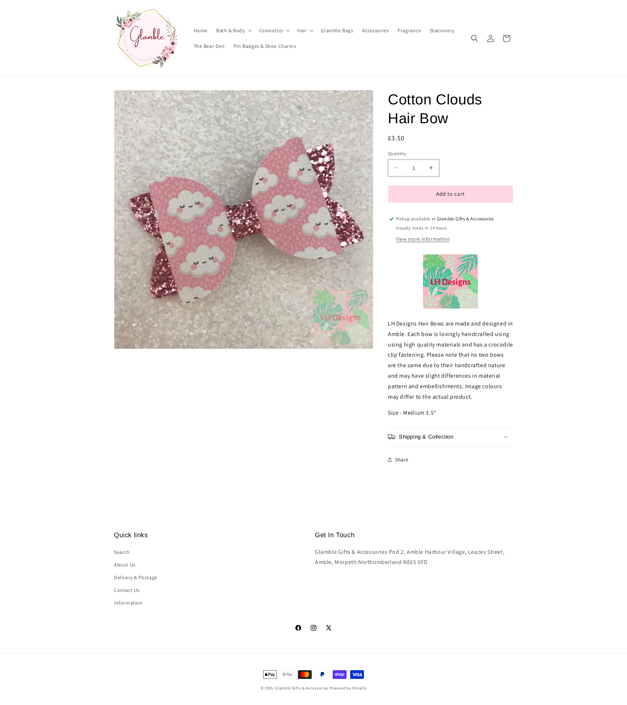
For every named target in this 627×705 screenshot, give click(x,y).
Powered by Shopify (348, 688)
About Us (125, 564)
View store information (423, 239)
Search (122, 552)
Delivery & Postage (135, 577)
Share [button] (402, 459)
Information (128, 603)
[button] (233, 30)
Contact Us (127, 590)
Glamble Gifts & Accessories (301, 688)
